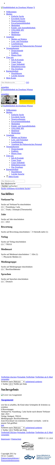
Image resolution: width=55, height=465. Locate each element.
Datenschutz (16, 439)
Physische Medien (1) (12, 257)
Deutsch (9, 282)
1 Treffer (4, 384)
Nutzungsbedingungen (10, 460)
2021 (8, 222)
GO (27, 82)
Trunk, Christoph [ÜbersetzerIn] (19, 209)
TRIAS (9, 244)
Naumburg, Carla (13, 207)
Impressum (5, 439)
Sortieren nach (7, 382)
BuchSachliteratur (13, 269)
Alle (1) (35, 254)
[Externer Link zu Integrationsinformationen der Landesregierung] (27, 103)
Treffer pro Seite (20, 384)
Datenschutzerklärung (10, 458)
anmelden (5, 87)
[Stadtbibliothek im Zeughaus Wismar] (17, 7)
